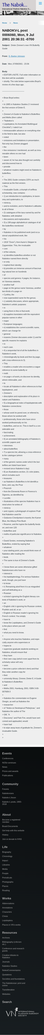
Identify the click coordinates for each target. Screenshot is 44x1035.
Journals (6, 962)
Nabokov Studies (9, 966)
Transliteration (8, 990)
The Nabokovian (18, 4)
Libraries (6, 865)
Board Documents (10, 826)
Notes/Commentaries (11, 970)
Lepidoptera (7, 920)
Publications (7, 775)
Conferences (7, 758)
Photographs (7, 882)
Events (7, 753)
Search (7, 1002)
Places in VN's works (11, 925)
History (5, 835)
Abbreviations (8, 903)
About (6, 814)
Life (4, 847)
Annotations (7, 908)
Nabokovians (8, 793)
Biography (6, 852)
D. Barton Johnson (17, 56)
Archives (6, 938)
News (15, 23)
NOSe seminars (9, 763)
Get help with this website (13, 831)
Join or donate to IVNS (12, 839)
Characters (7, 912)
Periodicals (7, 878)
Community (10, 784)
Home (4, 23)
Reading (6, 890)
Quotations (7, 975)
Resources (9, 932)
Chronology (7, 856)
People (5, 873)
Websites (6, 994)
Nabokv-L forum (9, 798)
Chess (5, 916)
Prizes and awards (10, 771)
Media (5, 869)
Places (5, 886)
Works (6, 898)
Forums (5, 789)
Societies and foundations (13, 979)
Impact (5, 861)
